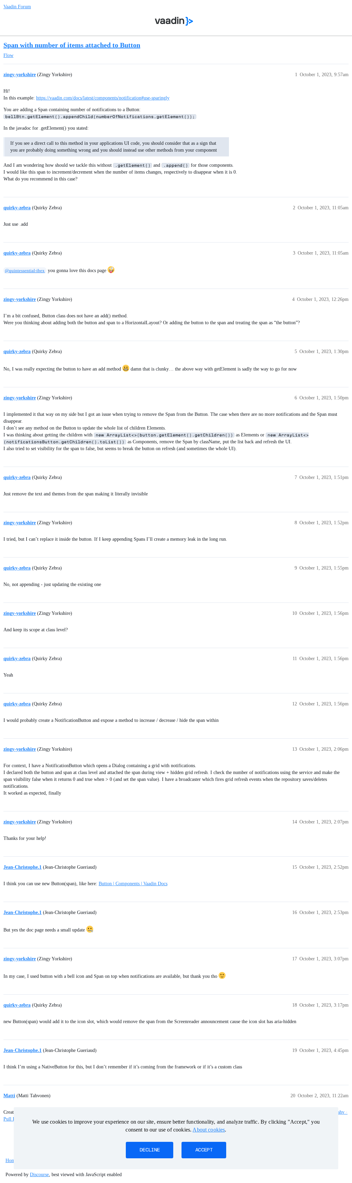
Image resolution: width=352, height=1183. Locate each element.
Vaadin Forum (17, 6)
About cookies (208, 1130)
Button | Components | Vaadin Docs (133, 883)
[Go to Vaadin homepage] (174, 21)
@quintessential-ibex (25, 270)
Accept (203, 1150)
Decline (150, 1150)
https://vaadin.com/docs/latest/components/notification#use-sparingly (102, 98)
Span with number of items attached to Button (71, 45)
